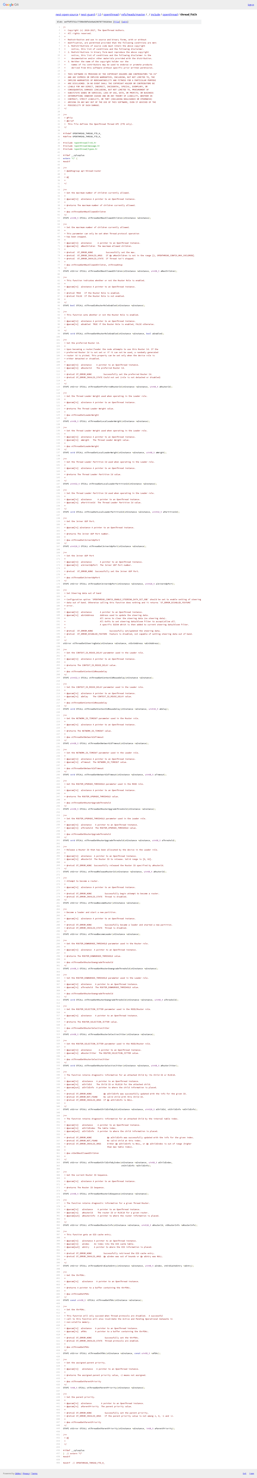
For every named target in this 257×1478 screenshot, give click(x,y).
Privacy (26, 1473)
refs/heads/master (133, 14)
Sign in (251, 4)
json (251, 1473)
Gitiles (18, 1473)
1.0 (99, 14)
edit (125, 22)
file (116, 22)
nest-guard (88, 14)
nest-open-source (67, 14)
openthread (111, 14)
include (155, 14)
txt (244, 1473)
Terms (34, 1473)
